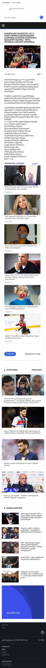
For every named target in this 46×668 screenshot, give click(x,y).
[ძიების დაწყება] (41, 17)
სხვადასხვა (6, 654)
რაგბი (4, 652)
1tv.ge (11, 159)
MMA (38, 74)
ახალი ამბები (12, 370)
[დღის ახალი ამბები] (23, 10)
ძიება (4, 627)
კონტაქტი (5, 625)
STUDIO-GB (18, 640)
